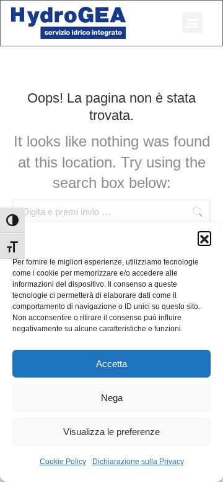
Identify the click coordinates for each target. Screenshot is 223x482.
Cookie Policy (63, 461)
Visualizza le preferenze (111, 431)
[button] (204, 238)
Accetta (111, 363)
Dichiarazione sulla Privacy (138, 461)
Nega (112, 397)
